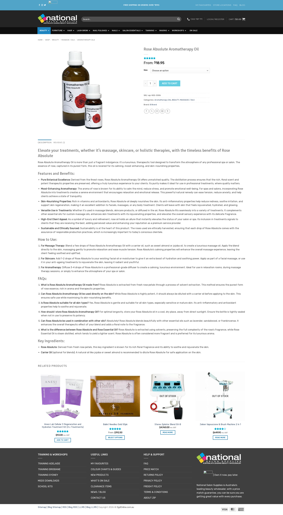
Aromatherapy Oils (86, 40)
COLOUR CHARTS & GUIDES (106, 469)
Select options (115, 437)
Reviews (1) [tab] (59, 142)
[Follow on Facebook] (39, 5)
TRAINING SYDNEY (48, 475)
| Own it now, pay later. (225, 475)
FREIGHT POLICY (153, 486)
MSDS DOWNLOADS (48, 480)
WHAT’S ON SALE (100, 480)
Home (40, 40)
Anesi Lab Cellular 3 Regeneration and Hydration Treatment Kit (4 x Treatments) (63, 425)
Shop (47, 40)
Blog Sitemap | (55, 507)
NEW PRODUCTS (100, 475)
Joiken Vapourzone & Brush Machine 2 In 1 (220, 424)
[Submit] (178, 19)
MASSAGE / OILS (68, 40)
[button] (237, 19)
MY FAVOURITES (203, 5)
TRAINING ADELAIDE (49, 463)
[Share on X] (151, 111)
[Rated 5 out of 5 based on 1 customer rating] (177, 58)
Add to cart (169, 83)
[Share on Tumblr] (167, 111)
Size (146, 70)
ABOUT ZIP (150, 497)
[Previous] (38, 409)
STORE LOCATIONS (222, 5)
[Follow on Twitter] (45, 5)
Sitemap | (43, 507)
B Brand (153, 104)
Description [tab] (44, 142)
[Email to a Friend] (157, 111)
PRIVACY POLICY (153, 480)
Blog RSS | (73, 507)
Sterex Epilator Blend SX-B (168, 424)
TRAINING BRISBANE (49, 469)
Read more (168, 432)
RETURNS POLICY (153, 475)
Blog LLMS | (92, 507)
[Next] (245, 409)
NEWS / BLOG (98, 492)
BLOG (242, 5)
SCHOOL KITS (45, 486)
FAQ (235, 5)
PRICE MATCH (151, 469)
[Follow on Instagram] (42, 5)
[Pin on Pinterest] (162, 111)
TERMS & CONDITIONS (156, 492)
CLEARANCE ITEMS (101, 486)
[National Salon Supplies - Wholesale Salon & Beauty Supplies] (57, 19)
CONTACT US (98, 497)
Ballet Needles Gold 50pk (115, 424)
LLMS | (82, 507)
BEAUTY (55, 40)
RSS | (65, 507)
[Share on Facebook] (146, 111)
